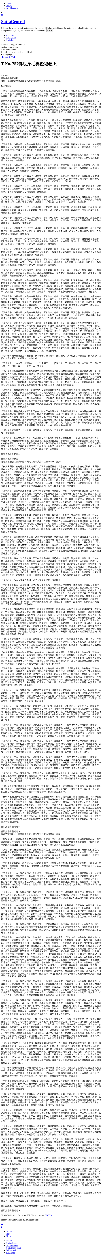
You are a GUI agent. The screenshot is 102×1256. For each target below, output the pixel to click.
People (9, 1241)
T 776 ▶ (12, 57)
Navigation (11, 38)
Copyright (10, 1252)
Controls (10, 35)
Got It (49, 31)
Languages (7, 54)
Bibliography (11, 1250)
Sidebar (20, 52)
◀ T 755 (4, 57)
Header (30, 52)
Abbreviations (12, 1245)
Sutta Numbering (13, 1248)
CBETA (48, 1215)
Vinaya (9, 6)
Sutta (8, 3)
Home (9, 1236)
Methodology (12, 1243)
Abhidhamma (12, 8)
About (9, 1231)
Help (8, 1234)
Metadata (10, 40)
